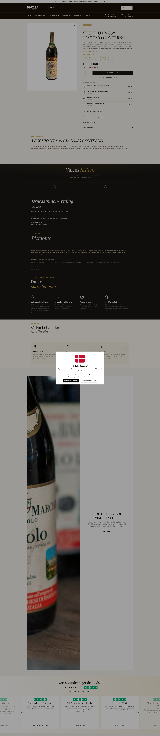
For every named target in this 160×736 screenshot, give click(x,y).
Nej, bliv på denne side (89, 380)
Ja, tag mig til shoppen (71, 380)
